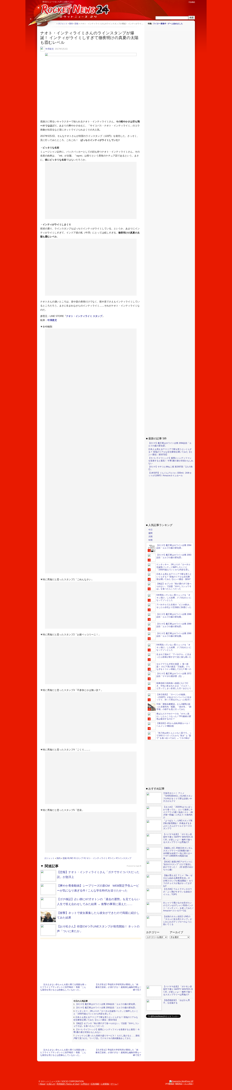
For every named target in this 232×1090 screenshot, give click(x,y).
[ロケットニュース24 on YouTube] (183, 2)
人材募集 (105, 1084)
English (192, 2)
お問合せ (85, 1084)
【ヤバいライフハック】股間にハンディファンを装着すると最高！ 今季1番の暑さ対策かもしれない (170, 461)
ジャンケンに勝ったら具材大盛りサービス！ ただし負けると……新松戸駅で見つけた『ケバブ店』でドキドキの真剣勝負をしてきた (106, 1036)
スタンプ (79, 858)
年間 (150, 540)
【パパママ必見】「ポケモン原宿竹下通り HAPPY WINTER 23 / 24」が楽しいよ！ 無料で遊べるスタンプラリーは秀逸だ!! (178, 838)
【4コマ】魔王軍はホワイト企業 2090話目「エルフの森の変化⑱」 (173, 634)
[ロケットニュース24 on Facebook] (171, 2)
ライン (112, 858)
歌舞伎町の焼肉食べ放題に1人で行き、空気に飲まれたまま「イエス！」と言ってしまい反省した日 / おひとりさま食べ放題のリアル (169, 687)
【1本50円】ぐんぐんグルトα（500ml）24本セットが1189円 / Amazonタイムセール (169, 474)
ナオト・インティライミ (96, 858)
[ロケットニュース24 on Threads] (174, 2)
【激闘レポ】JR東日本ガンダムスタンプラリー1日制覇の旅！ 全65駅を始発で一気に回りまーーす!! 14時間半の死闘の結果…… (177, 853)
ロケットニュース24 (74, 11)
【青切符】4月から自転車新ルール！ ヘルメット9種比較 (173, 724)
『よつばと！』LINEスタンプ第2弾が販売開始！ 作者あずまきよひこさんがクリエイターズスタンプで (177, 824)
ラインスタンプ (124, 858)
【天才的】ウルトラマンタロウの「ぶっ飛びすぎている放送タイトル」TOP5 (177, 892)
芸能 (65, 858)
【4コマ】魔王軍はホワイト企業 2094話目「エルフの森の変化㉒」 (106, 1004)
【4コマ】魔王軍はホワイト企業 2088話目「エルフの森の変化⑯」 (173, 615)
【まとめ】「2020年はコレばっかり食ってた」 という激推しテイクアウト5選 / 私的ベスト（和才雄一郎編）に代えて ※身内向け (178, 812)
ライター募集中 (159, 24)
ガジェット (49, 858)
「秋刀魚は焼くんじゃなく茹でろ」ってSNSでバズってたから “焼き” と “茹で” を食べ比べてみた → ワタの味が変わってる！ (169, 737)
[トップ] (54, 23)
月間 (150, 536)
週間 (150, 533)
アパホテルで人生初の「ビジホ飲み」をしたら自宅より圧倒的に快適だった (173, 605)
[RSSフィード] (186, 2)
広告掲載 (95, 1084)
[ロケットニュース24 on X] (168, 2)
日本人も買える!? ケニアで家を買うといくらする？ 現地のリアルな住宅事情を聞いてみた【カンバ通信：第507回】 (105, 1018)
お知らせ (51, 1084)
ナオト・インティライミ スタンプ (84, 316)
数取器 (171, 1084)
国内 (59, 858)
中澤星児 (49, 49)
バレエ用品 (188, 1084)
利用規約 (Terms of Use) (68, 1084)
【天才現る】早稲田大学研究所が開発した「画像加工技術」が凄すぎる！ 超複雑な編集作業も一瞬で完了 (118, 987)
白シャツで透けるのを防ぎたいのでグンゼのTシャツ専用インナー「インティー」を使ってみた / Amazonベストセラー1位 (178, 907)
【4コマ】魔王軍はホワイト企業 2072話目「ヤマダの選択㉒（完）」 (173, 674)
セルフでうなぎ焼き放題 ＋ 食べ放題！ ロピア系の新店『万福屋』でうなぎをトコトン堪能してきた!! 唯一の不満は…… (169, 668)
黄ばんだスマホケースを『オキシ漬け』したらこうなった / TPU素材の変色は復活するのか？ (173, 716)
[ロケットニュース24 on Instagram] (177, 2)
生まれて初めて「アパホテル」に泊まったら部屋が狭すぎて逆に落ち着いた (173, 655)
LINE (70, 858)
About (42, 1084)
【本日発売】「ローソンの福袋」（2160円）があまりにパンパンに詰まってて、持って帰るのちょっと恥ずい (174, 697)
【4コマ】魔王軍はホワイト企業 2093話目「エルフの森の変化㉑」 (106, 1007)
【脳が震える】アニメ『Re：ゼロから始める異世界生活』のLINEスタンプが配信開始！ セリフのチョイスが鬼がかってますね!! (178, 880)
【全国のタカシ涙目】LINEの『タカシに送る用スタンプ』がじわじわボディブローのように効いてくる (177, 920)
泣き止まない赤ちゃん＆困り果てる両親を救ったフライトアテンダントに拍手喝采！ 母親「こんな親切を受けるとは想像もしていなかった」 (63, 987)
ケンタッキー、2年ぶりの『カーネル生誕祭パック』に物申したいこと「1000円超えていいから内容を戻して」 (105, 1012)
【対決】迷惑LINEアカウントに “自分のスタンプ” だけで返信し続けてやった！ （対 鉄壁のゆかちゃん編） (178, 865)
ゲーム (114, 1084)
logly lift (138, 866)
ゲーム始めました (175, 24)
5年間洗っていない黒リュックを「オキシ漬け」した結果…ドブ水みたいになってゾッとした (173, 598)
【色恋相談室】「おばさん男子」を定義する (176, 1001)
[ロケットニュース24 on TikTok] (180, 2)
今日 (150, 529)
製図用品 (178, 1084)
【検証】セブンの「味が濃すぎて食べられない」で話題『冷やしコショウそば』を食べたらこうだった (173, 586)
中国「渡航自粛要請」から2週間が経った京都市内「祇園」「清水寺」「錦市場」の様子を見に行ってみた (173, 707)
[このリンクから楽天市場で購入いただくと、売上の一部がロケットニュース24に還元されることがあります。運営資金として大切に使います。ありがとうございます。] (165, 2)
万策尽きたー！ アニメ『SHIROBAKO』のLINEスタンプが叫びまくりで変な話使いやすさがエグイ (177, 797)
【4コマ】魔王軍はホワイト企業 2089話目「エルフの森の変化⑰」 (173, 625)
